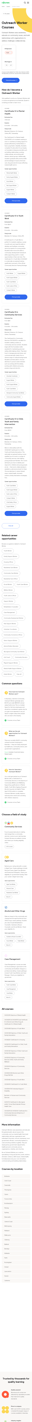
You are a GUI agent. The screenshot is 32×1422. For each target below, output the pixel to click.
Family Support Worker (12, 177)
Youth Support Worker (11, 277)
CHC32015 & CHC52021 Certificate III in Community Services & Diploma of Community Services (15, 1113)
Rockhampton (8, 1203)
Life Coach (7, 657)
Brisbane (7, 1176)
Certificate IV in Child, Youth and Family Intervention (14, 421)
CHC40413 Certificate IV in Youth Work (15, 1084)
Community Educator (21, 657)
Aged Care (9, 861)
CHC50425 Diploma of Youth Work (14, 1028)
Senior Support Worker (10, 640)
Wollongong (7, 1226)
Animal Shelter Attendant (11, 646)
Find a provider (16, 200)
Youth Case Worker (11, 281)
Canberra (7, 1280)
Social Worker (9, 181)
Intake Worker (8, 674)
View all (10, 526)
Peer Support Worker (11, 185)
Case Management (9, 612)
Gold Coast (7, 1180)
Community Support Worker (13, 397)
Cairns (6, 1194)
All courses (10, 846)
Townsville (7, 1185)
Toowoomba (8, 1199)
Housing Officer (8, 562)
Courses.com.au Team (13, 720)
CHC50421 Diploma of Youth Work (14, 1079)
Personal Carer (10, 888)
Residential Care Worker (11, 567)
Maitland (6, 1230)
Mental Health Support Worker (12, 668)
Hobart (6, 1267)
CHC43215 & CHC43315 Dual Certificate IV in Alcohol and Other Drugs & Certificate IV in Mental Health (15, 1022)
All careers (7, 13)
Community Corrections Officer (13, 635)
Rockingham (8, 1262)
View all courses (10, 80)
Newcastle (7, 1217)
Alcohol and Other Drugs (15, 911)
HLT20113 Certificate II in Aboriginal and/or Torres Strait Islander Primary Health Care (14, 1104)
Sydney (6, 1212)
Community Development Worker (13, 618)
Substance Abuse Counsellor (13, 936)
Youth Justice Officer (11, 286)
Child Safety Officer (11, 502)
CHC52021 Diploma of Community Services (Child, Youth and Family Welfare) (14, 1060)
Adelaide (7, 1253)
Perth (5, 1258)
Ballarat (6, 1244)
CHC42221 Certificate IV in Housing (14, 1040)
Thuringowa (7, 1190)
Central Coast (8, 1221)
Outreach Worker (10, 194)
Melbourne (7, 1235)
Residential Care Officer (11, 579)
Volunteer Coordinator (12, 376)
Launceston (7, 1271)
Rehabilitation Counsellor (11, 607)
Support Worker (10, 189)
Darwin (6, 1276)
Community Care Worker (11, 573)
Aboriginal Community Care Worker (15, 393)
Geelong (6, 1240)
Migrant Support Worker (11, 663)
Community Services (13, 827)
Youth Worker (9, 273)
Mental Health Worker (11, 173)
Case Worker (9, 993)
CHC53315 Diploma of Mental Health (15, 1015)
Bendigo (6, 1249)
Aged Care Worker (10, 884)
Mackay (6, 1208)
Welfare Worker (8, 590)
